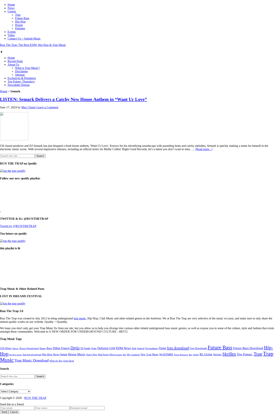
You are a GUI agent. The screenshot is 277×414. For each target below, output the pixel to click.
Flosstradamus (151, 348)
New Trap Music (149, 354)
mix (124, 355)
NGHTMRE (166, 354)
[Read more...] (203, 149)
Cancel (14, 412)
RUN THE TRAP (35, 397)
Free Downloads (198, 348)
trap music (80, 318)
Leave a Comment (47, 107)
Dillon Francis (61, 348)
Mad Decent (103, 355)
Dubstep (103, 348)
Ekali (134, 348)
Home (3, 91)
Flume (162, 348)
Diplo (75, 348)
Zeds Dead (68, 360)
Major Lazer (115, 354)
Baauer (43, 348)
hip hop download (32, 354)
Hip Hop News (51, 354)
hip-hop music (15, 355)
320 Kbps (5, 348)
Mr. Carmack (133, 354)
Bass (49, 348)
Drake (94, 348)
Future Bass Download (248, 348)
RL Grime (206, 354)
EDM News (123, 348)
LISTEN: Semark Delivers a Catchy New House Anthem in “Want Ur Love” (73, 99)
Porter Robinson (181, 355)
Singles (217, 354)
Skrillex (229, 354)
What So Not (55, 361)
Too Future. (245, 354)
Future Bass (220, 347)
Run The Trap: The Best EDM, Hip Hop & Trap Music (33, 45)
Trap (258, 353)
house (63, 354)
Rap (190, 355)
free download (178, 348)
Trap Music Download (32, 360)
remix (196, 354)
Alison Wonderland (29, 348)
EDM (112, 348)
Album (15, 348)
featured (140, 348)
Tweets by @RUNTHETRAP (18, 226)
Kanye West (91, 354)
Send (4, 412)
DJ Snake (85, 348)
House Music (77, 354)
